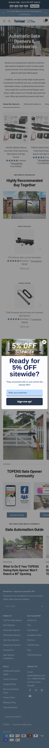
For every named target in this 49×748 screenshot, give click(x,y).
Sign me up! (24, 401)
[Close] (44, 342)
